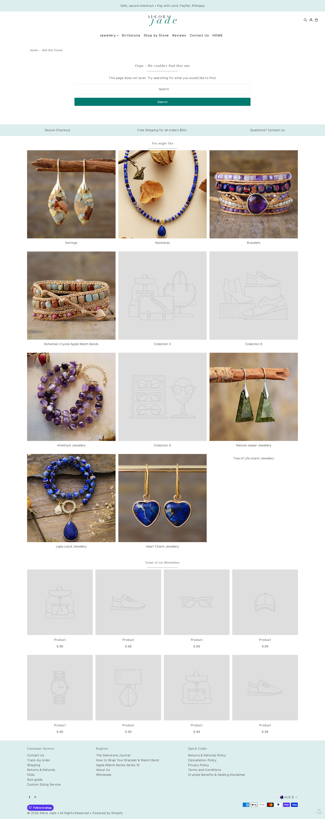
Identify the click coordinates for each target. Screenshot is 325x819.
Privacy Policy (198, 765)
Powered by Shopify (107, 813)
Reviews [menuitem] (179, 35)
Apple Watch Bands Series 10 (118, 765)
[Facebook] (29, 797)
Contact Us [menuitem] (199, 35)
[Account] (310, 19)
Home (34, 50)
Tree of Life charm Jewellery (253, 458)
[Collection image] (162, 295)
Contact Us (35, 755)
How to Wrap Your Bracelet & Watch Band (127, 760)
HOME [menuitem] (217, 35)
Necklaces (162, 242)
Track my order (38, 760)
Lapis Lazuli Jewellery (71, 546)
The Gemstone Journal (113, 755)
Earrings (71, 242)
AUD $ (289, 797)
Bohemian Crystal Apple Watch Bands (71, 344)
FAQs (31, 774)
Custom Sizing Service (44, 784)
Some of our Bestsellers (162, 562)
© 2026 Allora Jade (41, 813)
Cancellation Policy (202, 760)
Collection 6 (253, 344)
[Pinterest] (35, 797)
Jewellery (108, 35)
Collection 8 (162, 445)
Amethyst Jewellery (71, 445)
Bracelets (253, 242)
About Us (103, 770)
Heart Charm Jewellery (162, 546)
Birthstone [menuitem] (131, 35)
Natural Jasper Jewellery (253, 445)
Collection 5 (162, 344)
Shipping (33, 765)
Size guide (34, 779)
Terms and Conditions (204, 770)
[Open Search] (305, 19)
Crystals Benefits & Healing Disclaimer (216, 774)
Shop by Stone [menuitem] (156, 35)
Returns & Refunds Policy (207, 755)
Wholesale (103, 774)
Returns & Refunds (41, 770)
